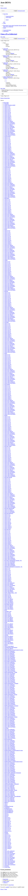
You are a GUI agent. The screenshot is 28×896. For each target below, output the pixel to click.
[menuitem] (10, 16)
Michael (5, 49)
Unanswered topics (7, 30)
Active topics (6, 31)
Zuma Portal (11, 884)
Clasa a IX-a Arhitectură (9, 34)
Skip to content (4, 8)
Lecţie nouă (5, 48)
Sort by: (12, 90)
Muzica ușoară (6, 55)
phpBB (7, 887)
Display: (3, 90)
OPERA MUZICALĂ (7, 76)
